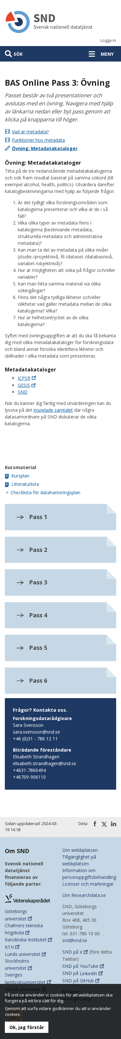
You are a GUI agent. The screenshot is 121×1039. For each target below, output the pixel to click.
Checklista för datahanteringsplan (45, 492)
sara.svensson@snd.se (36, 732)
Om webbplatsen (80, 850)
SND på (72, 952)
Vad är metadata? (30, 132)
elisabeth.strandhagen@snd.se (44, 763)
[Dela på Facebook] (94, 823)
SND (22, 392)
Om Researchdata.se (84, 895)
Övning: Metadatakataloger (44, 148)
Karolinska (25, 940)
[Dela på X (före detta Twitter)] (104, 824)
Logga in (108, 40)
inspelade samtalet (53, 410)
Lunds (22, 954)
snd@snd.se (74, 940)
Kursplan (20, 476)
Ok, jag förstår (26, 1027)
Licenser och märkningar (88, 884)
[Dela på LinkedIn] (113, 823)
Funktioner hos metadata (38, 140)
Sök (18, 54)
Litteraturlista (25, 484)
